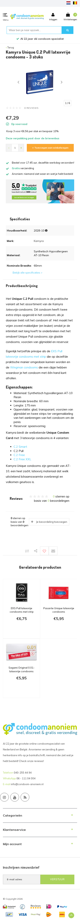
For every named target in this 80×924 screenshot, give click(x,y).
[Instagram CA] (4, 797)
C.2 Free (19, 455)
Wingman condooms (24, 367)
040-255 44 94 (23, 772)
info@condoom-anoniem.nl (27, 784)
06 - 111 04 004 (26, 778)
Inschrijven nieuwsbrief (21, 867)
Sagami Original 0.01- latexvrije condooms (22, 669)
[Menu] (5, 15)
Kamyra (39, 241)
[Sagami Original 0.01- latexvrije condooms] (21, 652)
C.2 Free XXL (22, 459)
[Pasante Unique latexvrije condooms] (58, 593)
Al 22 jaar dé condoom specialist (42, 39)
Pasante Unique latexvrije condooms (58, 610)
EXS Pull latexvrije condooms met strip (22, 610)
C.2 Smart (20, 446)
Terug (10, 47)
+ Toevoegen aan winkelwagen (50, 147)
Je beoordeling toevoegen (51, 521)
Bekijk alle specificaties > (27, 272)
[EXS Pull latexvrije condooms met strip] (21, 593)
